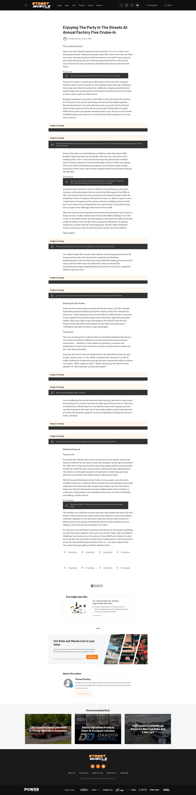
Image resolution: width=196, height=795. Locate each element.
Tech (74, 5)
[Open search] (121, 5)
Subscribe (92, 657)
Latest (59, 5)
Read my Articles (84, 694)
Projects (82, 5)
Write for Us (111, 773)
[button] (98, 46)
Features (99, 5)
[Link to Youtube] (137, 5)
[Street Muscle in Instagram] (93, 766)
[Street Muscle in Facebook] (98, 766)
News (67, 5)
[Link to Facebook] (132, 5)
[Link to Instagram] (127, 5)
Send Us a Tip (97, 773)
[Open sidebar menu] (25, 5)
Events (90, 5)
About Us (71, 773)
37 (101, 586)
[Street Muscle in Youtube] (103, 766)
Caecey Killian (97, 615)
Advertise (124, 773)
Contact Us (83, 773)
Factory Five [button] (111, 51)
